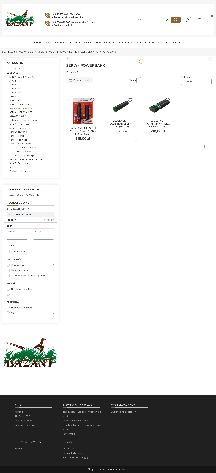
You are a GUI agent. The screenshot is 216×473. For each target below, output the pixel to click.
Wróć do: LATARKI (14, 68)
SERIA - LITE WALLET (20, 112)
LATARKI (73, 52)
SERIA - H (14, 84)
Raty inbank (69, 434)
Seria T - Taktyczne (19, 163)
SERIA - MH (15, 88)
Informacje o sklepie (25, 425)
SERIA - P (14, 96)
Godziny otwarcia (23, 420)
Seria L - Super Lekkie (20, 143)
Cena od (11, 231)
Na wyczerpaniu (19, 270)
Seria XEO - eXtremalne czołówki (26, 159)
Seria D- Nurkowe (18, 132)
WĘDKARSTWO (26, 52)
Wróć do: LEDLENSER (19, 209)
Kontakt (19, 412)
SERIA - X (14, 100)
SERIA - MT (15, 92)
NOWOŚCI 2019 (17, 116)
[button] (176, 20)
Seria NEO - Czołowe (20, 151)
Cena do (37, 231)
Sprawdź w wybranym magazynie (28, 275)
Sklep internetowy (107, 469)
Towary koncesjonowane (75, 420)
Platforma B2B (22, 416)
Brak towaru (17, 265)
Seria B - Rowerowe (19, 128)
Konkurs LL (20, 448)
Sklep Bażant (8, 52)
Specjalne (14, 167)
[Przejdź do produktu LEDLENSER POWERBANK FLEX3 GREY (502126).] (120, 107)
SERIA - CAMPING (19, 104)
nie (12, 294)
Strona (132, 80)
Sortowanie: (187, 77)
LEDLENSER (86, 52)
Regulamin (68, 448)
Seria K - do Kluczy (18, 139)
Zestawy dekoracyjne (20, 171)
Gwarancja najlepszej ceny (124, 412)
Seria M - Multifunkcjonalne (23, 147)
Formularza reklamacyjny (75, 457)
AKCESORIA (15, 81)
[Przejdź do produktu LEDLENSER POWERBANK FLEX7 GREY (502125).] (158, 107)
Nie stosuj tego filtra (21, 289)
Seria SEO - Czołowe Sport (23, 155)
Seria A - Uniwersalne (20, 124)
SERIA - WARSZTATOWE (22, 77)
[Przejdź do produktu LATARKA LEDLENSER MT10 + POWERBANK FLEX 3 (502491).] (82, 111)
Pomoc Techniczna (72, 453)
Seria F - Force (16, 136)
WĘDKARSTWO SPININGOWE (51, 52)
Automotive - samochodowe (24, 120)
